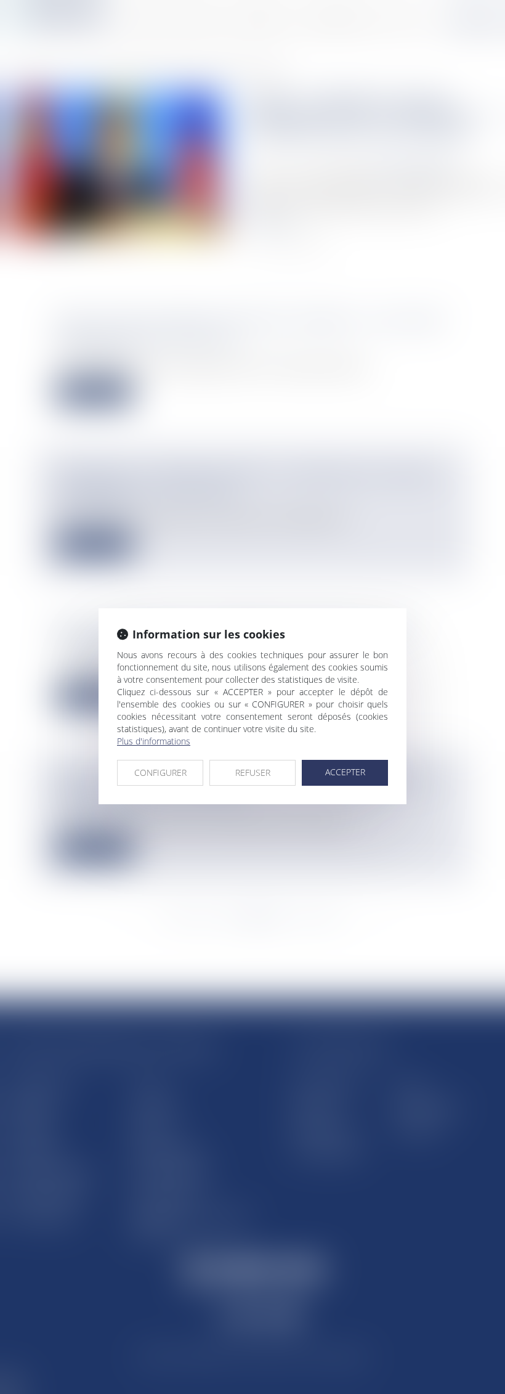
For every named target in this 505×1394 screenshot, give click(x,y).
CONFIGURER (160, 772)
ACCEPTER (345, 772)
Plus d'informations (153, 741)
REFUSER (252, 772)
